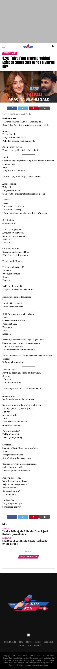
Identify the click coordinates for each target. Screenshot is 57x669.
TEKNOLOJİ (37, 645)
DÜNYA (21, 642)
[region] (28, 21)
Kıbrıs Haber (48, 642)
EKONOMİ (29, 642)
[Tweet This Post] (23, 108)
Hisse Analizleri (10, 642)
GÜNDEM (38, 642)
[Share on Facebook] (12, 108)
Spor (29, 645)
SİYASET (21, 645)
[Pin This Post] (33, 108)
